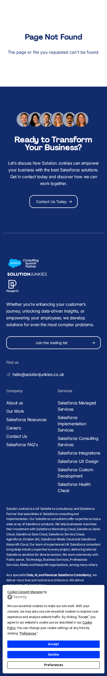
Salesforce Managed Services (77, 406)
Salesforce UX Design (78, 461)
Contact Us (16, 436)
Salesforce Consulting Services (78, 441)
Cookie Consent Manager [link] (25, 592)
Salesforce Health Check (74, 487)
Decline (53, 654)
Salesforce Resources (26, 419)
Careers (13, 427)
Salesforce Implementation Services (72, 424)
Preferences (53, 665)
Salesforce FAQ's (22, 444)
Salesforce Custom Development (75, 472)
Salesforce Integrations (79, 453)
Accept (53, 644)
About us (14, 402)
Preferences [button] (28, 633)
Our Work (15, 411)
